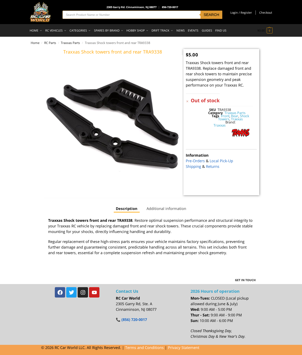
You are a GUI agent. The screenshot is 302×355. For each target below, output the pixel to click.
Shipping (193, 166)
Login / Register (241, 13)
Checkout (265, 13)
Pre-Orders (195, 160)
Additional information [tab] (166, 208)
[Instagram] (83, 292)
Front (225, 116)
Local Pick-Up (221, 160)
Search (211, 15)
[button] (265, 30)
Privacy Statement (183, 347)
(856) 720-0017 (134, 319)
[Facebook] (60, 292)
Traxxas (237, 119)
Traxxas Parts (70, 43)
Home (35, 43)
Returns (212, 166)
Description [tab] (126, 208)
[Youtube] (94, 292)
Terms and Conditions (144, 347)
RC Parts (50, 43)
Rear (234, 116)
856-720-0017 (170, 7)
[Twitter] (71, 292)
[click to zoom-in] (113, 125)
